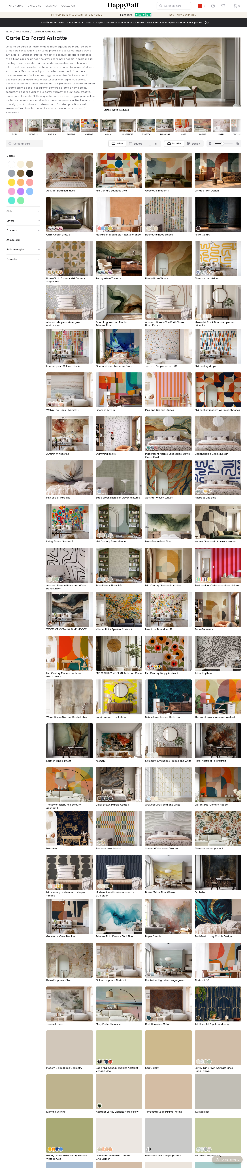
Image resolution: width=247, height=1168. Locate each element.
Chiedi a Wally (230, 1159)
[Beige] (29, 164)
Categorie (34, 5)
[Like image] (88, 157)
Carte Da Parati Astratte (47, 31)
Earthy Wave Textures (116, 109)
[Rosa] (11, 191)
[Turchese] (11, 200)
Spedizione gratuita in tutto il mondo (79, 15)
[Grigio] (11, 173)
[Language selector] (202, 6)
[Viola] (20, 191)
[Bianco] (11, 164)
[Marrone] (20, 173)
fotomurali (16, 5)
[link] (50, 228)
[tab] (117, 144)
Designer (51, 5)
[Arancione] (20, 182)
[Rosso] (29, 182)
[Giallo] (11, 182)
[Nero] (29, 173)
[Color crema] (20, 164)
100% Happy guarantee (182, 15)
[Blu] (29, 191)
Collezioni (68, 5)
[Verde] (20, 200)
